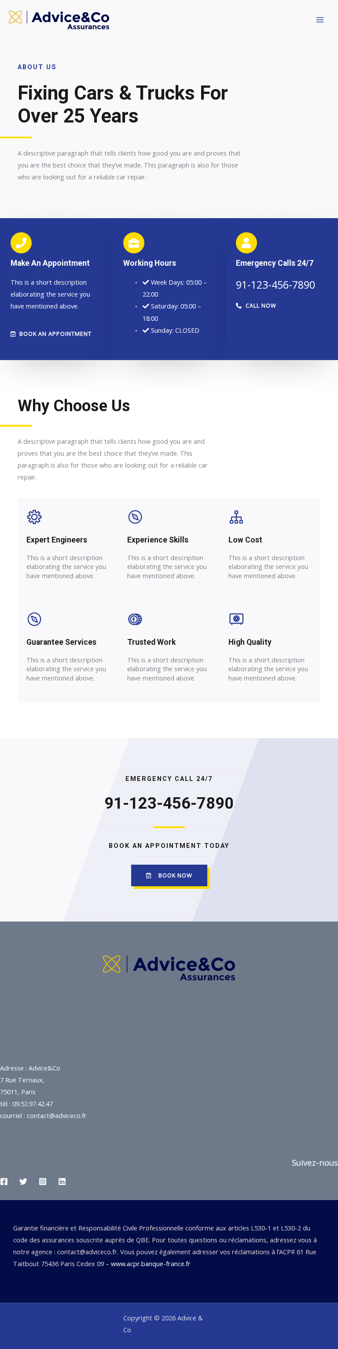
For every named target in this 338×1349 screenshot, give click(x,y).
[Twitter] (23, 1181)
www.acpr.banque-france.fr (151, 1263)
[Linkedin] (62, 1181)
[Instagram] (43, 1181)
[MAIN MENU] (320, 20)
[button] (51, 334)
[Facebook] (4, 1181)
